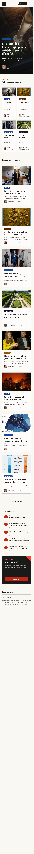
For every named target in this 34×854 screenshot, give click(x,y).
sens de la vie (19, 600)
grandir (13, 600)
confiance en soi (27, 600)
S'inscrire (22, 3)
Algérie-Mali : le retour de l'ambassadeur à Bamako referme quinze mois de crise (19, 540)
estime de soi (19, 602)
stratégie (13, 602)
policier (14, 597)
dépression (7, 598)
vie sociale (7, 602)
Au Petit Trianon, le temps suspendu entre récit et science (18, 524)
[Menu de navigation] (29, 3)
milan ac (26, 602)
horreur (19, 597)
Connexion (15, 3)
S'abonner (16, 579)
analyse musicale (6, 600)
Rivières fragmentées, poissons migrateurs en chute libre (18, 516)
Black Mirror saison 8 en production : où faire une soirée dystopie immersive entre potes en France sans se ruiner (19, 532)
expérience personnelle (10, 604)
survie (26, 604)
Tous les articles (16, 501)
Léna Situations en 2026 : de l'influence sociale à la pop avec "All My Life (20, 547)
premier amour (26, 597)
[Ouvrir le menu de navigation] (9, 3)
